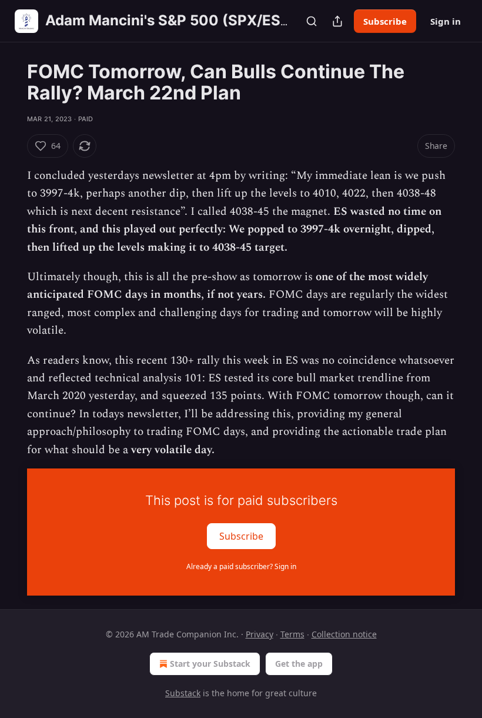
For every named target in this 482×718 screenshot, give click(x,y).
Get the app (299, 663)
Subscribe (385, 21)
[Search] (311, 21)
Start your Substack (210, 663)
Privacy (259, 634)
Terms (292, 634)
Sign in (445, 21)
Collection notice (344, 634)
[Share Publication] (337, 21)
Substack (182, 693)
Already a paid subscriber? (241, 566)
